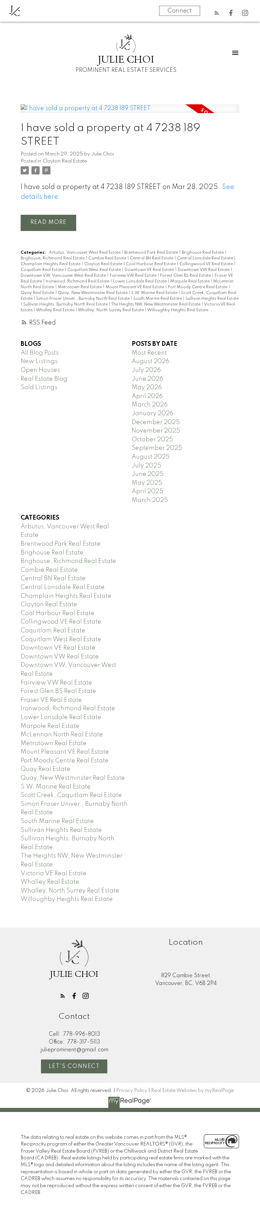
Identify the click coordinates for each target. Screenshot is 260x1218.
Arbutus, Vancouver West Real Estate (85, 253)
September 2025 (157, 448)
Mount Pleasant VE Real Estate (135, 287)
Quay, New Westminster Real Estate (93, 293)
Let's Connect (74, 1066)
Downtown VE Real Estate (150, 270)
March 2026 (150, 405)
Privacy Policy (131, 1090)
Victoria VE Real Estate (54, 873)
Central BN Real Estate (152, 258)
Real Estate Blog (44, 379)
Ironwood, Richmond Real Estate (78, 281)
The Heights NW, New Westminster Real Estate (156, 304)
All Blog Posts (40, 353)
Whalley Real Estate (55, 310)
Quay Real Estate (38, 293)
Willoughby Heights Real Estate (177, 310)
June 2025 (148, 474)
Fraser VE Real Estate (51, 700)
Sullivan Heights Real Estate (212, 299)
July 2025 (146, 466)
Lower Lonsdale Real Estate (140, 281)
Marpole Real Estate (190, 281)
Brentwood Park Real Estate (151, 253)
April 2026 (147, 396)
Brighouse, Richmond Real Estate (53, 258)
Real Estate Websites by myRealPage (192, 1090)
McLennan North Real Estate (62, 735)
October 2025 (152, 440)
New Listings (39, 361)
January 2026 (152, 414)
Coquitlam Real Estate (43, 270)
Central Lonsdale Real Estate (205, 258)
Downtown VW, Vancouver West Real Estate (64, 276)
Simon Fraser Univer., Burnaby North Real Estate (83, 299)
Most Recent (149, 353)
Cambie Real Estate (107, 258)
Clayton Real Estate (65, 161)
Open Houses (40, 370)
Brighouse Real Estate (203, 253)
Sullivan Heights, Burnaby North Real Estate (66, 304)
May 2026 (147, 387)
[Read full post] (130, 112)
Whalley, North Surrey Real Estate (111, 310)
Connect (180, 11)
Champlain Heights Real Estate (51, 264)
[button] (217, 13)
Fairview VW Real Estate (133, 276)
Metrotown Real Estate (80, 287)
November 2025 (156, 431)
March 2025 (150, 500)
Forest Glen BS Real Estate (186, 276)
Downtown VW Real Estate (204, 270)
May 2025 (147, 483)
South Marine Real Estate (158, 299)
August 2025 (151, 457)
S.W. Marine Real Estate (154, 293)
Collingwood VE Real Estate (206, 264)
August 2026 (150, 361)
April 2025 (147, 491)
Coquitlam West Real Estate (94, 270)
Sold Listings (39, 387)
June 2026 (147, 379)
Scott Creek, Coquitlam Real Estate (71, 795)
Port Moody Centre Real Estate (198, 287)
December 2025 (156, 422)
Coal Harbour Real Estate (151, 264)
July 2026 (146, 370)
